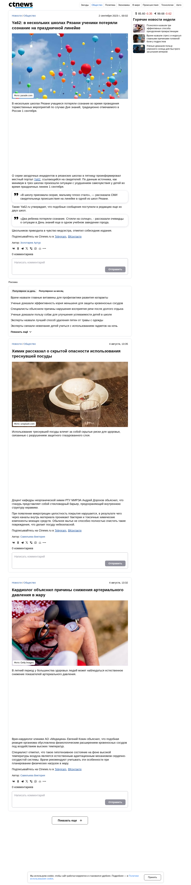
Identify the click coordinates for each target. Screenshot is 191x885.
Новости (17, 15)
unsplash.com (27, 424)
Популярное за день (23, 291)
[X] (27, 248)
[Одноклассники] (18, 248)
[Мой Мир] (40, 248)
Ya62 (37, 179)
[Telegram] (22, 248)
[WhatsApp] (35, 248)
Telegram (60, 236)
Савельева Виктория (32, 536)
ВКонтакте (75, 236)
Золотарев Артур (30, 242)
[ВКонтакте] (13, 248)
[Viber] (31, 248)
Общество (30, 15)
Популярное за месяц (51, 291)
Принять (152, 877)
